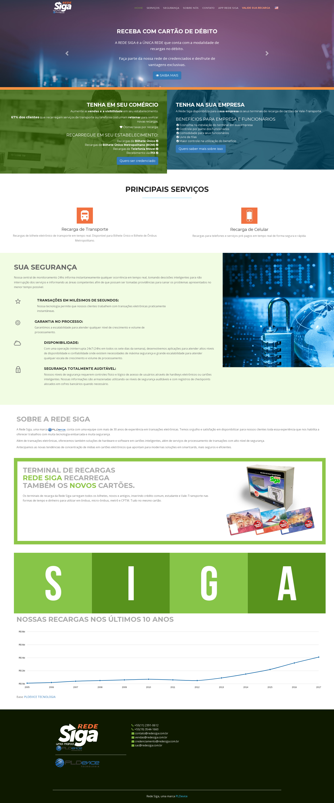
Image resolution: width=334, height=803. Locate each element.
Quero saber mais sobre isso (201, 149)
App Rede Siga (228, 7)
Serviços (153, 7)
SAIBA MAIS (168, 81)
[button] (70, 55)
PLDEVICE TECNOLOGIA (39, 697)
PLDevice (182, 796)
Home (138, 7)
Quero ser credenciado (137, 161)
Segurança (171, 7)
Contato (208, 7)
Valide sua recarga (256, 7)
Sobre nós (190, 7)
